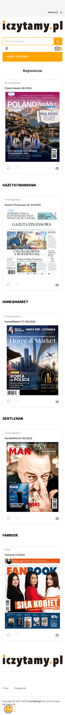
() (53, 12)
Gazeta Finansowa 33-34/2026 (22, 204)
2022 (7, 549)
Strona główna (12, 83)
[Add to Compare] (8, 168)
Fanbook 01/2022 (14, 554)
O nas (5, 688)
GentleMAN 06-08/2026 (18, 438)
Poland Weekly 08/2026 (18, 88)
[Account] (62, 12)
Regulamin (20, 688)
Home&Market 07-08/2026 (20, 321)
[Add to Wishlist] (17, 168)
